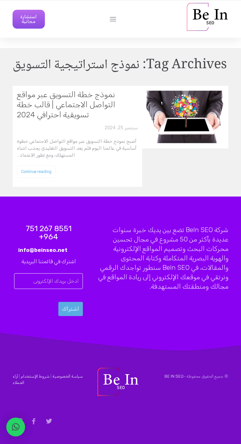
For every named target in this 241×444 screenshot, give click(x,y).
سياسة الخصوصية (67, 376)
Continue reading (36, 171)
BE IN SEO (174, 376)
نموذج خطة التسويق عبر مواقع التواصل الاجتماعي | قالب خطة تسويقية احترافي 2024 (66, 104)
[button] (15, 427)
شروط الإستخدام (35, 376)
